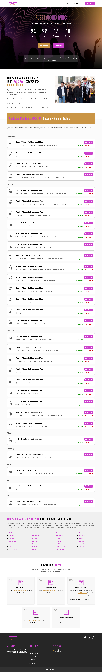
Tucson (81, 538)
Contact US (90, 3)
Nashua (34, 552)
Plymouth (58, 541)
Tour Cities (58, 45)
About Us (77, 3)
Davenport (12, 544)
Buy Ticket (88, 142)
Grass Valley (36, 533)
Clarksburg (12, 541)
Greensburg (36, 535)
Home (67, 3)
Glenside (11, 552)
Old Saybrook (60, 535)
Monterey (35, 546)
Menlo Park (35, 544)
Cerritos (11, 538)
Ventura (81, 541)
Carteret (11, 535)
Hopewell (35, 538)
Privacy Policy (33, 653)
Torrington (82, 535)
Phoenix (58, 538)
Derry (10, 546)
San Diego (59, 544)
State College (60, 552)
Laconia (34, 541)
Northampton (60, 533)
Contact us (32, 660)
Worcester (82, 546)
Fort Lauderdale (13, 549)
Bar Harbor (12, 533)
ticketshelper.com (82, 592)
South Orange (60, 549)
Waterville (82, 544)
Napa (34, 549)
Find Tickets (44, 45)
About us (32, 663)
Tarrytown (82, 533)
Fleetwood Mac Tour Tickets (19, 590)
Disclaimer (32, 656)
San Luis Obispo (60, 546)
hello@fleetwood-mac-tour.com (62, 651)
